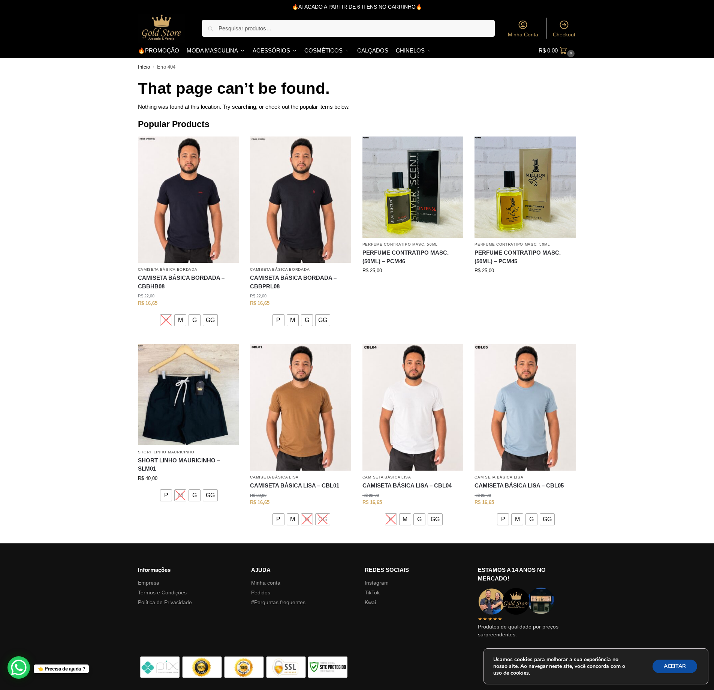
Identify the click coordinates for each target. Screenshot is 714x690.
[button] (557, 50)
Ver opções (188, 336)
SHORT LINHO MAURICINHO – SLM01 (179, 464)
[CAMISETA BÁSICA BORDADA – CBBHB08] (188, 199)
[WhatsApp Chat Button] (18, 667)
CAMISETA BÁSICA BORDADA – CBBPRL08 (293, 282)
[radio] (166, 320)
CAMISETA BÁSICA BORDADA (168, 269)
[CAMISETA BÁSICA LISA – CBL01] (300, 407)
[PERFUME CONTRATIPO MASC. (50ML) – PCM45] (525, 187)
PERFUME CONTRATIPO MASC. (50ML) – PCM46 (405, 256)
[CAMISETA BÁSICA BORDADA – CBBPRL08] (300, 199)
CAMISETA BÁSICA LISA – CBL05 (519, 485)
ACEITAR (675, 666)
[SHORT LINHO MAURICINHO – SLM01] (188, 395)
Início (144, 67)
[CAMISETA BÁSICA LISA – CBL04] (413, 407)
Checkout (564, 35)
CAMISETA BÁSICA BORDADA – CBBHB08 (181, 282)
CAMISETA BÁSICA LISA (274, 477)
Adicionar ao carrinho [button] (413, 286)
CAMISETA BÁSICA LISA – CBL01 (294, 485)
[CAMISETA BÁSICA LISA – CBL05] (525, 407)
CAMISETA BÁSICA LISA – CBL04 (407, 485)
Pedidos (260, 593)
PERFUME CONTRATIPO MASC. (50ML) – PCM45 (518, 256)
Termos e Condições (162, 593)
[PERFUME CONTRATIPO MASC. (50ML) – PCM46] (413, 187)
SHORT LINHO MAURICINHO (166, 452)
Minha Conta (523, 35)
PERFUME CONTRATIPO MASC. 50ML (400, 244)
